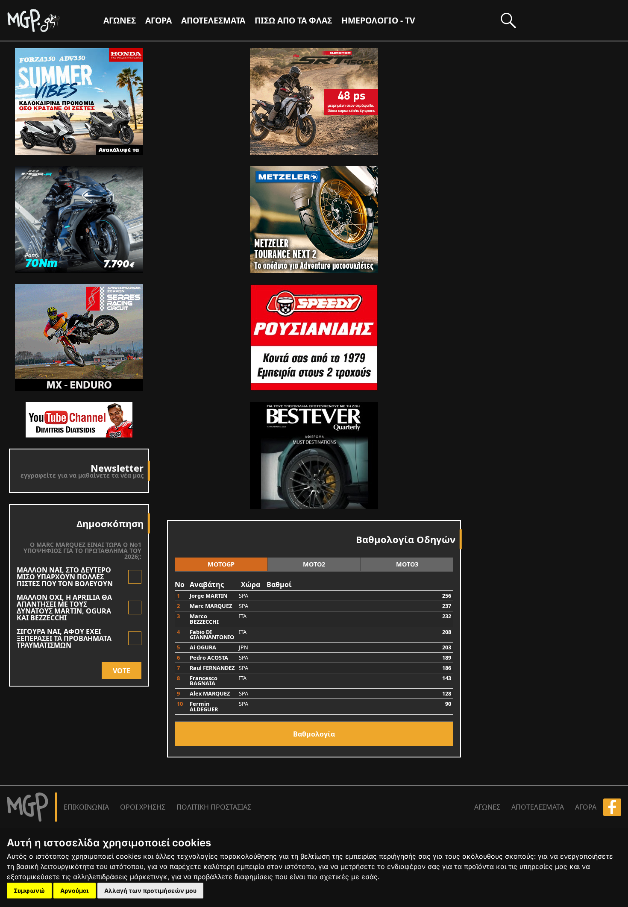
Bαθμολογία (314, 734)
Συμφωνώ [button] (29, 890)
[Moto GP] (48, 20)
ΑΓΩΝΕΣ (487, 807)
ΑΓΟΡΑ (585, 807)
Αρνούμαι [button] (74, 890)
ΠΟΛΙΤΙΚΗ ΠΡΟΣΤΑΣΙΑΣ (213, 807)
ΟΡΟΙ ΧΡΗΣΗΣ (142, 807)
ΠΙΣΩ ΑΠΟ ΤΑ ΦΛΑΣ (293, 20)
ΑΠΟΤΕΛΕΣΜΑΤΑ (213, 20)
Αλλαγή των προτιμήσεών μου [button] (150, 890)
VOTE (121, 670)
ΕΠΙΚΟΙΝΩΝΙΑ (86, 807)
